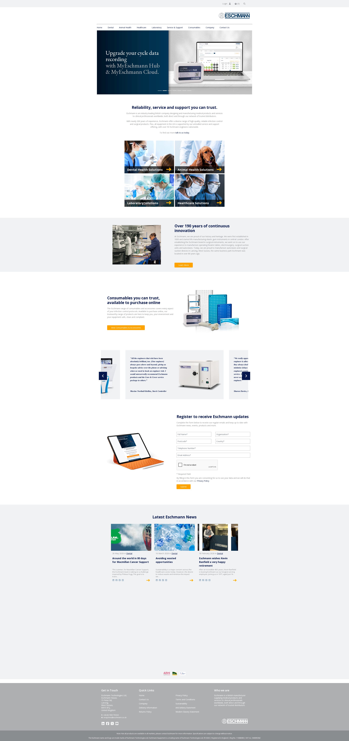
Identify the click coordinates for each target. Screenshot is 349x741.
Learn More (183, 265)
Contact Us (224, 27)
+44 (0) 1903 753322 (111, 715)
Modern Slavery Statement (187, 711)
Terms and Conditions (185, 699)
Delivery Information (148, 707)
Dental (111, 27)
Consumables (194, 27)
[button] (103, 376)
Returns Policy (145, 711)
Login (225, 3)
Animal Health (125, 27)
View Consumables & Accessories (126, 327)
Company (210, 27)
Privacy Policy (203, 481)
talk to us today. (182, 132)
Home (99, 27)
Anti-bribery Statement (185, 707)
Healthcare (141, 27)
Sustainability (181, 703)
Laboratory (157, 27)
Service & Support (175, 27)
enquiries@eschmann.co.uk (115, 717)
